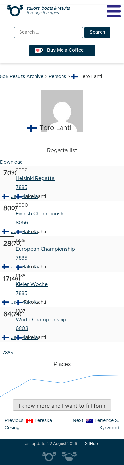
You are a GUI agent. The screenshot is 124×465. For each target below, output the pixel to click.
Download (11, 162)
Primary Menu (114, 11)
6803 (22, 328)
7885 (21, 187)
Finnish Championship (42, 213)
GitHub (91, 444)
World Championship (41, 319)
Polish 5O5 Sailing (72, 457)
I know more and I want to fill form (62, 405)
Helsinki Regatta (35, 178)
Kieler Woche (32, 284)
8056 (22, 222)
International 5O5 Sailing (52, 457)
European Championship (45, 249)
